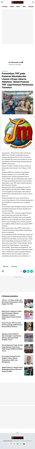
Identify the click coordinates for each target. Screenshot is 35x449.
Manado (30, 6)
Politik (12, 6)
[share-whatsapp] (31, 271)
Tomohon (14, 266)
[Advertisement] (17, 26)
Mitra (24, 6)
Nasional (5, 71)
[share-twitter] (28, 271)
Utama (18, 6)
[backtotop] (17, 433)
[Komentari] (3, 271)
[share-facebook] (24, 271)
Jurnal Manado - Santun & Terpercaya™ (22, 440)
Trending (4, 6)
